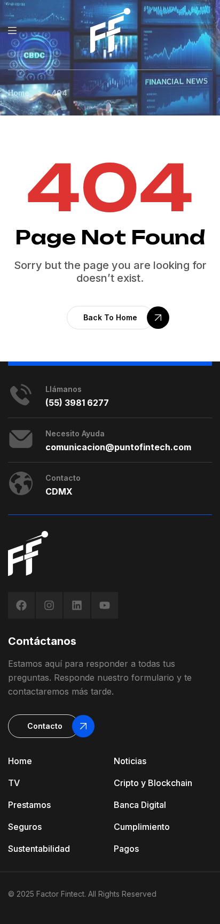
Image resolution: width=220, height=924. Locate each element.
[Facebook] (21, 605)
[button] (110, 317)
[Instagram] (49, 605)
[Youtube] (104, 605)
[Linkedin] (77, 605)
